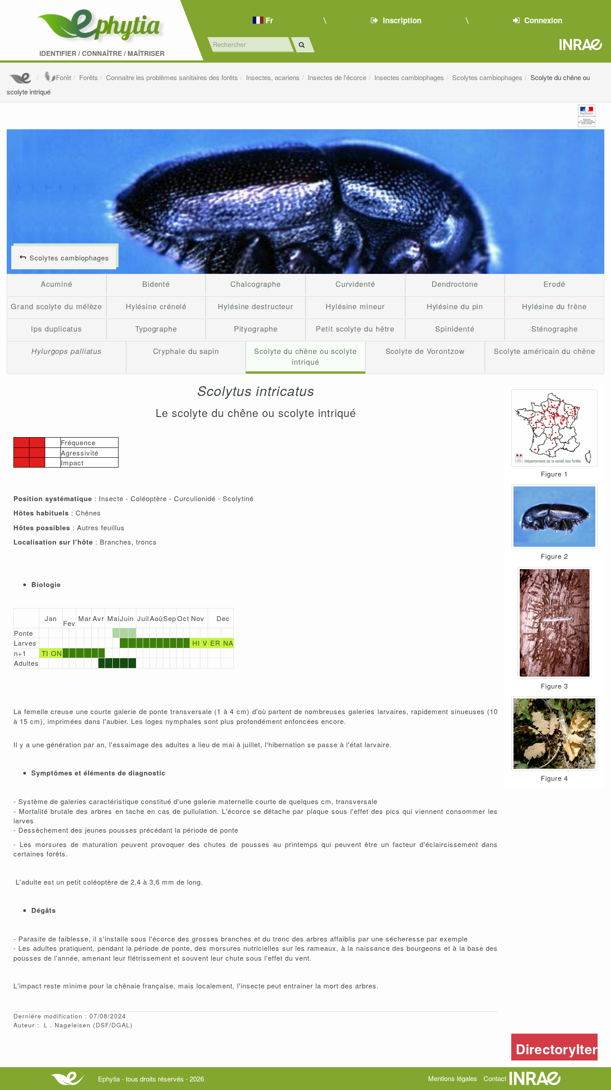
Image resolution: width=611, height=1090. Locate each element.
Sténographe (554, 328)
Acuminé (56, 283)
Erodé (554, 283)
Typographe (156, 328)
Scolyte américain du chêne (544, 350)
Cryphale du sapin (186, 350)
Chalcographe (255, 283)
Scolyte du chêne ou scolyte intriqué (305, 356)
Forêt (63, 77)
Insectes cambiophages (409, 77)
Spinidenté (454, 328)
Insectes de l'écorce (337, 77)
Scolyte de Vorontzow (425, 350)
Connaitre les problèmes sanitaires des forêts (172, 77)
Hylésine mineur (355, 306)
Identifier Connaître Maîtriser (102, 53)
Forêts (88, 77)
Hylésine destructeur (255, 306)
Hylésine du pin (455, 306)
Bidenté (156, 283)
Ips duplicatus (56, 328)
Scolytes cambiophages (487, 77)
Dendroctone (455, 283)
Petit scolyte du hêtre (355, 328)
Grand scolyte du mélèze (56, 306)
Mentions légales (452, 1078)
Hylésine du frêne (554, 306)
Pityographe (256, 328)
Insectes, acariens (273, 77)
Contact (495, 1078)
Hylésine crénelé (156, 306)
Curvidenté (355, 283)
